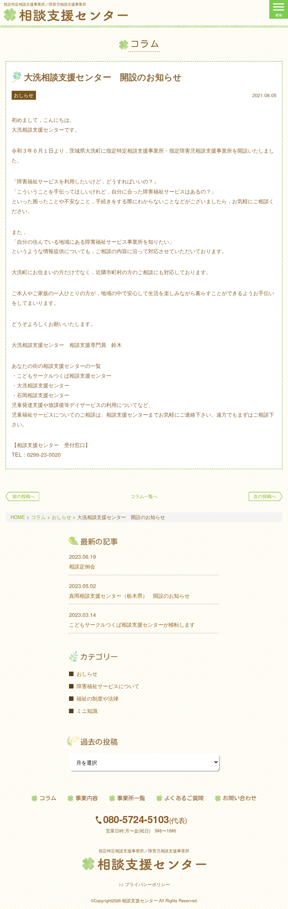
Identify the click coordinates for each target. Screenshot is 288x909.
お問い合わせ (239, 798)
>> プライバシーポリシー (144, 884)
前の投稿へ (23, 496)
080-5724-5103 (145, 819)
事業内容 (86, 798)
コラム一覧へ (144, 496)
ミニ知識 (87, 710)
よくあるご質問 (184, 798)
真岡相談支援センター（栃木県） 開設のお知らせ (129, 595)
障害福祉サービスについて (108, 686)
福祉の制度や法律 (97, 698)
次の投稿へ (265, 496)
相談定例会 (82, 566)
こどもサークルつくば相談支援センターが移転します (132, 624)
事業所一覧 (131, 798)
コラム (47, 798)
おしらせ (23, 95)
